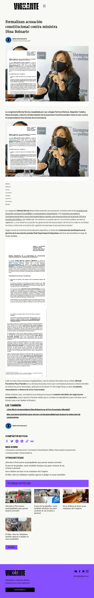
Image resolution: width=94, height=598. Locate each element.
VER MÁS (11, 547)
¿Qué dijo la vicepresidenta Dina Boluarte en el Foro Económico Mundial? (38, 410)
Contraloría (32, 450)
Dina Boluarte (43, 450)
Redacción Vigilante (19, 39)
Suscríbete (20, 590)
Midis (52, 450)
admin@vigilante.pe (81, 576)
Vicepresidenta (26, 453)
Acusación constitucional (16, 450)
